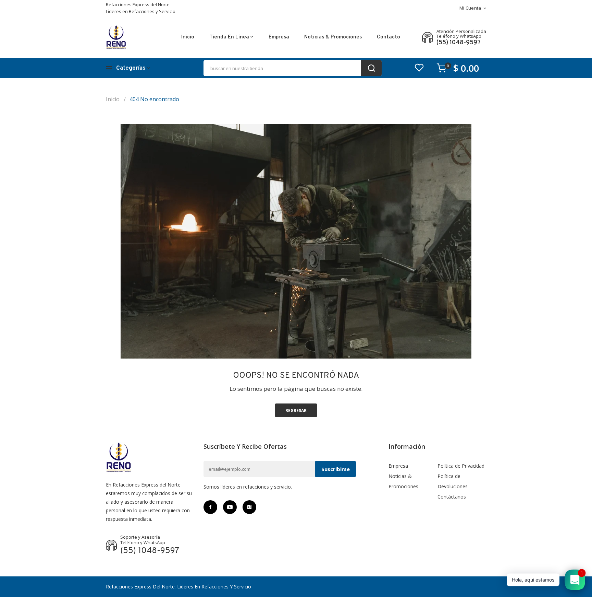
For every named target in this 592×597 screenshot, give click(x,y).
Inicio (187, 37)
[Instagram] (249, 507)
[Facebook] (210, 507)
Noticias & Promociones (333, 37)
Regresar (296, 410)
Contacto (388, 37)
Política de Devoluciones (452, 481)
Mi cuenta (470, 8)
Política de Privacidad (460, 466)
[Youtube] (230, 507)
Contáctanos (451, 496)
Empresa (279, 37)
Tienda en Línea (229, 37)
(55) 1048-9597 (458, 43)
